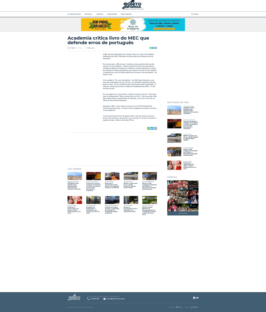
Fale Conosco (126, 14)
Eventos (100, 14)
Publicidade (112, 14)
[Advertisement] (83, 85)
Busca (196, 14)
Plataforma (187, 307)
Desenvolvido (172, 307)
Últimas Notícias (74, 14)
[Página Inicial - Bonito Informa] (131, 4)
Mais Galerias (183, 213)
